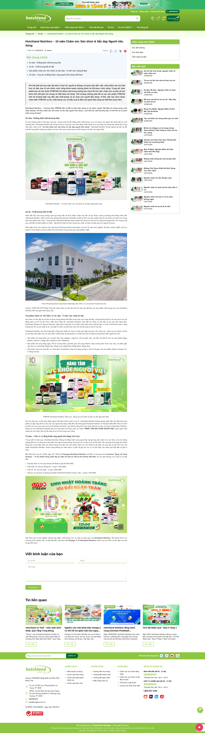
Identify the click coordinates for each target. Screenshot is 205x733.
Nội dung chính (37, 57)
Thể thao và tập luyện (128, 683)
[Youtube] (172, 656)
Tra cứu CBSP (124, 27)
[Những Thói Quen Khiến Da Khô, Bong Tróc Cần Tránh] (137, 170)
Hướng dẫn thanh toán (102, 674)
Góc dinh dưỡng (138, 48)
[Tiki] (156, 696)
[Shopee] (145, 696)
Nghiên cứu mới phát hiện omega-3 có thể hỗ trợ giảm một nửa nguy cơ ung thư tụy (83, 629)
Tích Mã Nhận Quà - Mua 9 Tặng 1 (160, 628)
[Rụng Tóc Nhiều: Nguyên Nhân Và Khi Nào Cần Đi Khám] (137, 111)
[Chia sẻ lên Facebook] (111, 51)
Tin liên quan (36, 600)
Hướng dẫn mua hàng (101, 671)
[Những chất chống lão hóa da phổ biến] (137, 161)
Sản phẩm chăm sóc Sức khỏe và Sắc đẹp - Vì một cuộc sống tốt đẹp (58, 71)
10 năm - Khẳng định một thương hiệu (45, 63)
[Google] (178, 656)
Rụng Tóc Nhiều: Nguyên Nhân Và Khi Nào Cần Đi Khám (159, 110)
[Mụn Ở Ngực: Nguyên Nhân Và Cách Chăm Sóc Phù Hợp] (137, 151)
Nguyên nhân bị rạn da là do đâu (157, 206)
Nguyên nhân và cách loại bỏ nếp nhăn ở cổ (160, 188)
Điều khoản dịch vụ (100, 681)
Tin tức (110, 27)
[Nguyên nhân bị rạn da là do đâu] (137, 208)
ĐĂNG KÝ (72, 656)
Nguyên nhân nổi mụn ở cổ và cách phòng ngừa (158, 198)
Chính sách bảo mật (74, 683)
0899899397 (173, 11)
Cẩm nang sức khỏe (74, 27)
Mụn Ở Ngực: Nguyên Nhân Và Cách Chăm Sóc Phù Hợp (158, 150)
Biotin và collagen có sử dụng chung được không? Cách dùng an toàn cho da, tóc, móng (160, 130)
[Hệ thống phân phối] (152, 18)
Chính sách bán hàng (75, 674)
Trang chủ (31, 27)
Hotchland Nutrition (33, 108)
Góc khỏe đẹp (137, 52)
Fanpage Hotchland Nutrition (74, 454)
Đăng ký (134, 11)
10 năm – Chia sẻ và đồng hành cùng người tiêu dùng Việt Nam (56, 75)
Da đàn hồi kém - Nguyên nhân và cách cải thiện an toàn (160, 91)
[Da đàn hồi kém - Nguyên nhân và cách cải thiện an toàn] (137, 92)
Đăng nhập (144, 11)
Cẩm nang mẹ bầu (139, 57)
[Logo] (38, 18)
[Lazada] (151, 696)
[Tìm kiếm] (137, 18)
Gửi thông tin (33, 587)
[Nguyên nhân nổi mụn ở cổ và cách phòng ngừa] (137, 199)
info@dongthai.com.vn (37, 702)
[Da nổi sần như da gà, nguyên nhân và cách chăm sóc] (137, 73)
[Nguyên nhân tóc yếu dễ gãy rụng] (137, 180)
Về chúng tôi (142, 27)
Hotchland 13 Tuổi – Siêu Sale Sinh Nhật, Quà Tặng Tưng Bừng (43, 629)
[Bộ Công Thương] (34, 713)
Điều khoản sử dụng (74, 671)
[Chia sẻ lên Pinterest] (125, 51)
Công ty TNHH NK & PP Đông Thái (38, 308)
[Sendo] (162, 696)
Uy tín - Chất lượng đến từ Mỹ (41, 67)
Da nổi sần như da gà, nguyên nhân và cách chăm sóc (159, 72)
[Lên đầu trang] (200, 718)
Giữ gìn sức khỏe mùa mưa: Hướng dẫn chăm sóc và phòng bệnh (160, 141)
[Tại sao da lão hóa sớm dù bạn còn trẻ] (137, 82)
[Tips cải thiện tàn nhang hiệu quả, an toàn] (137, 120)
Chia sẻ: (105, 51)
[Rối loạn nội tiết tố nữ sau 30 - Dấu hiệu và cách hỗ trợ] (137, 101)
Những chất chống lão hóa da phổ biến (160, 159)
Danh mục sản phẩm (49, 27)
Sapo (126, 725)
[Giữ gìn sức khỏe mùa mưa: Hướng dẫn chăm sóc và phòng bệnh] (137, 142)
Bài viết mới (139, 66)
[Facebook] (167, 656)
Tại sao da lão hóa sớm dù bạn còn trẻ (159, 80)
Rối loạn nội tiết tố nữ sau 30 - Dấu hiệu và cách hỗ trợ (160, 101)
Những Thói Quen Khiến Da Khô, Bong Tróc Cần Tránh (159, 169)
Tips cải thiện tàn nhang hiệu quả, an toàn (161, 118)
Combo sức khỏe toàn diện (130, 686)
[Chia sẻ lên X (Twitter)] (120, 51)
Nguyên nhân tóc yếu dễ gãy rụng (157, 178)
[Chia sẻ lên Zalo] (116, 51)
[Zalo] (161, 656)
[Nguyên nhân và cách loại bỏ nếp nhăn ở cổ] (137, 189)
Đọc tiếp (31, 644)
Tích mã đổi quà (96, 27)
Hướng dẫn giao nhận (101, 678)
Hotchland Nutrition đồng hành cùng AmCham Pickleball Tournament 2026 (119, 629)
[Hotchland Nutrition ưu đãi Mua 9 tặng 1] (102, 4)
